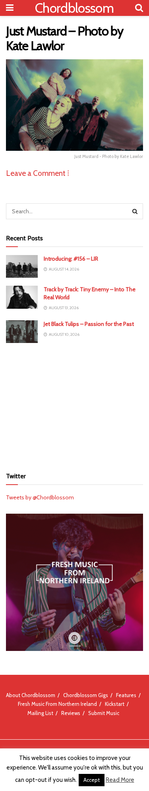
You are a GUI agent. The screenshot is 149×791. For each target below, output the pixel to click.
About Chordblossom (30, 695)
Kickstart (114, 704)
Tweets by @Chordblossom (40, 497)
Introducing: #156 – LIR (71, 258)
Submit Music (103, 713)
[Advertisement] (74, 404)
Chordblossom (74, 8)
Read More (120, 779)
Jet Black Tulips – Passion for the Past (89, 323)
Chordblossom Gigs (85, 695)
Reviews (70, 713)
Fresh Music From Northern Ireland (57, 704)
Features (126, 695)
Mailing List (40, 713)
